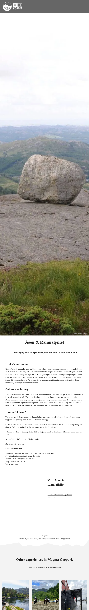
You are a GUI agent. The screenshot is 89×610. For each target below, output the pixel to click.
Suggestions (65, 538)
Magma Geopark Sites (51, 538)
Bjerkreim (29, 538)
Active (21, 538)
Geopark (37, 538)
